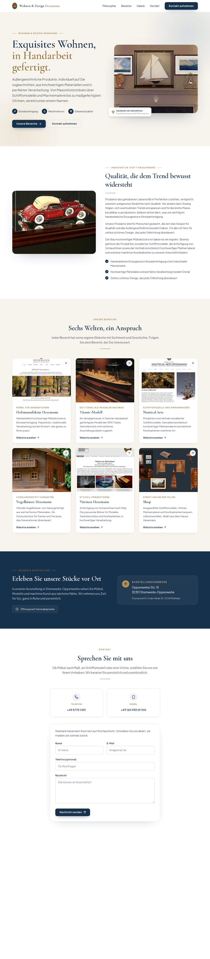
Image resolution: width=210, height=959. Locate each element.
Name (58, 743)
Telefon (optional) (65, 759)
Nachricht (61, 775)
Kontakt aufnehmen (181, 5)
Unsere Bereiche (26, 123)
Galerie (141, 5)
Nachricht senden (71, 812)
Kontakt (154, 5)
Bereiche (126, 5)
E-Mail (110, 743)
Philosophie (109, 5)
